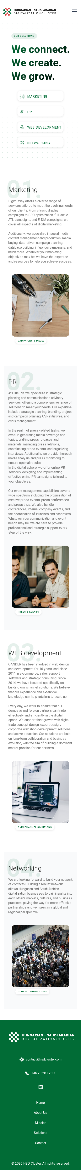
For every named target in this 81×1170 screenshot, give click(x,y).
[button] (73, 11)
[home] (29, 12)
